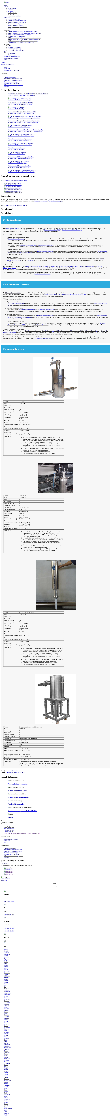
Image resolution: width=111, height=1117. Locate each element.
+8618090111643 (9, 831)
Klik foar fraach (5, 863)
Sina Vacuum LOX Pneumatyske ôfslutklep (20, 104)
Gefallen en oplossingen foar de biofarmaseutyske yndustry (24, 39)
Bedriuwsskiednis (12, 13)
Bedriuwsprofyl (12, 8)
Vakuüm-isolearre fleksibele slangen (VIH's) (74, 294)
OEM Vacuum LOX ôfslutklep (16, 154)
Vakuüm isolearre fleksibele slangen (72, 230)
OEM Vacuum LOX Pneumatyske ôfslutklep (20, 158)
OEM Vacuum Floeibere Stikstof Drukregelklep (21, 136)
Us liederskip (11, 14)
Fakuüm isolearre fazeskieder (16, 25)
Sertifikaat (10, 9)
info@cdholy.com (9, 827)
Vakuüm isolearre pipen (40, 201)
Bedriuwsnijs (11, 53)
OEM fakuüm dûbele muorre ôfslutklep (18, 167)
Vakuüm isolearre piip (14, 19)
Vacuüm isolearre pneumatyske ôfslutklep (22, 811)
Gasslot (10, 817)
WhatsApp (4, 880)
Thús (5, 5)
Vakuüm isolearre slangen (55, 201)
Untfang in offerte (5, 205)
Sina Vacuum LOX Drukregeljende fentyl (19, 100)
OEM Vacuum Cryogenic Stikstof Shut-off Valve (21, 113)
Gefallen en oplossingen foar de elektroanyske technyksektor (24, 33)
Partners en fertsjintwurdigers (12, 56)
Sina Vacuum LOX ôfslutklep (16, 109)
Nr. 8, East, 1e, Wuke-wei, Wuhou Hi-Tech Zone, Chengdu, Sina (22, 833)
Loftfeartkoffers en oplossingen (16, 36)
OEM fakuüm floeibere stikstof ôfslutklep (19, 127)
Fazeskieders (30, 260)
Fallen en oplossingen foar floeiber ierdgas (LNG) (21, 42)
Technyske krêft (12, 11)
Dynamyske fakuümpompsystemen (22, 252)
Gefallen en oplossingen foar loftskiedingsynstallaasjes (22, 31)
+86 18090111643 (9, 931)
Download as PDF (22, 205)
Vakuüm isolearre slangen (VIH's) (69, 266)
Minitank (10, 28)
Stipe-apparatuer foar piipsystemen (17, 27)
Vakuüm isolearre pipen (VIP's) (52, 230)
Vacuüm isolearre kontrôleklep (18, 797)
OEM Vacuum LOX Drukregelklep (17, 163)
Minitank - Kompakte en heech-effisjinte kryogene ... (22, 95)
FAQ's (9, 45)
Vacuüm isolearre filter (12, 771)
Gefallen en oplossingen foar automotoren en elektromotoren (24, 38)
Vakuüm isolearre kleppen (15, 24)
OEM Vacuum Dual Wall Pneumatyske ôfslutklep (21, 172)
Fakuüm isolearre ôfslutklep (18, 784)
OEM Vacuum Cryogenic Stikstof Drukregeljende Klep (23, 122)
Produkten (7, 17)
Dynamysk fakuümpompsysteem (17, 22)
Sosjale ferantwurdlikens (14, 16)
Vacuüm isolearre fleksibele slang (17, 20)
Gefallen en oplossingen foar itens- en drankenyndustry (23, 41)
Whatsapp (13, 205)
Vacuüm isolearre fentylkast (17, 791)
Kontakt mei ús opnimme (11, 58)
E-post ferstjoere (5, 878)
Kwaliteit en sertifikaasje (14, 47)
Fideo (5, 59)
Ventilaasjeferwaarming (16, 804)
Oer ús (6, 6)
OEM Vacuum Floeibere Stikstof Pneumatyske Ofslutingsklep (25, 131)
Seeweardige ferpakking (14, 48)
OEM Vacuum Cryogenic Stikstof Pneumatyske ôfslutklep (24, 118)
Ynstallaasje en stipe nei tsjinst (16, 50)
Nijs (5, 52)
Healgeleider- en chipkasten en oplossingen (19, 34)
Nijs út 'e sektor (12, 55)
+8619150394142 (9, 830)
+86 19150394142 (9, 828)
